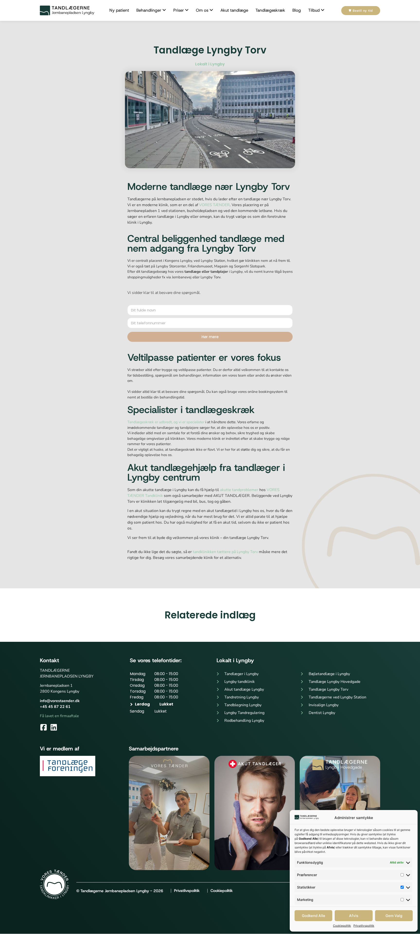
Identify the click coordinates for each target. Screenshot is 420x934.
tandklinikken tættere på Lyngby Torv (225, 552)
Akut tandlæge (234, 10)
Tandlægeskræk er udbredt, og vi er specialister (165, 422)
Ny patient (119, 10)
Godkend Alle (313, 915)
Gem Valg (393, 915)
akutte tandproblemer (239, 490)
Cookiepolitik (342, 925)
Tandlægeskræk (270, 10)
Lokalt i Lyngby (210, 64)
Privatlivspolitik (363, 925)
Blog (296, 10)
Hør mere (210, 336)
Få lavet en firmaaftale (59, 716)
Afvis (353, 915)
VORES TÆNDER (214, 205)
